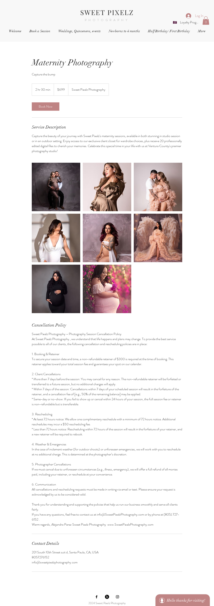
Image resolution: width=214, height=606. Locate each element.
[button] (205, 20)
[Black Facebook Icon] (96, 597)
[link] (45, 106)
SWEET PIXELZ (107, 12)
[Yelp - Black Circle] (107, 597)
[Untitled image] (56, 187)
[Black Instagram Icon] (117, 597)
